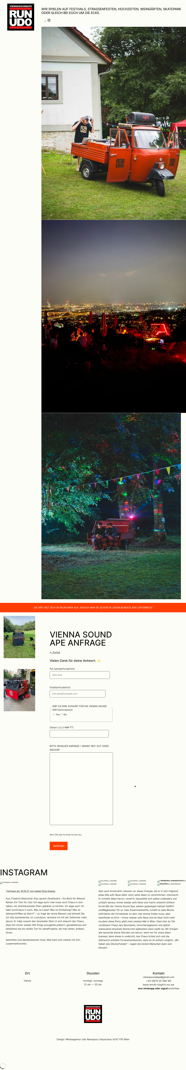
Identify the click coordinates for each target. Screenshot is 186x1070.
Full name (62, 668)
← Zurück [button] (55, 652)
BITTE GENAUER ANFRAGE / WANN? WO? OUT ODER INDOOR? (79, 748)
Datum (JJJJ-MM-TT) (62, 727)
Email (60, 687)
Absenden (58, 846)
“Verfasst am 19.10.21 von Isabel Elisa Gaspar (30, 891)
